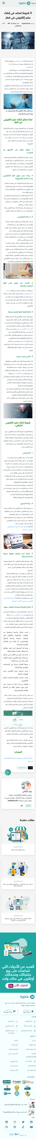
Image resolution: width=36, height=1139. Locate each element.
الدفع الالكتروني (19, 374)
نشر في (28, 23)
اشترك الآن (18, 985)
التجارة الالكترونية (17, 138)
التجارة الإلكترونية (22, 767)
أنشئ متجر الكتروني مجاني (25, 329)
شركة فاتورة (23, 341)
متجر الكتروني (18, 61)
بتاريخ (13, 23)
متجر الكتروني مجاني (17, 615)
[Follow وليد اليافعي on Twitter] (22, 806)
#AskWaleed (13, 801)
